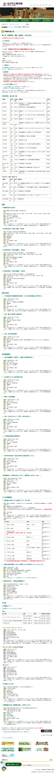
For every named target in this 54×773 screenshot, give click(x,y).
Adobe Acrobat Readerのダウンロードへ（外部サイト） (17, 731)
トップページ (10, 26)
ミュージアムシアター (8, 737)
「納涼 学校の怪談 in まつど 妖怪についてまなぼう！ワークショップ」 (23, 564)
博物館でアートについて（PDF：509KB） (12, 608)
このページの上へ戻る (47, 735)
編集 (51, 759)
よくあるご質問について (9, 86)
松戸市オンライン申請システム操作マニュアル (14, 88)
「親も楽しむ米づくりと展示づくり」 (14, 500)
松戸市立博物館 (17, 26)
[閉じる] (1, 762)
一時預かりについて (11, 69)
